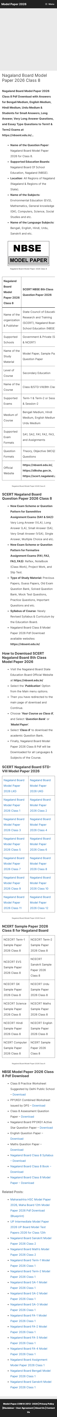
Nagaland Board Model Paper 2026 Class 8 (40, 863)
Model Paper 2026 (13, 4)
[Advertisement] (28, 39)
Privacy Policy (46, 1403)
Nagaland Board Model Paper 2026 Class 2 (40, 805)
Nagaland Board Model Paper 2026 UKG (40, 786)
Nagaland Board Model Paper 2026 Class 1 (14, 805)
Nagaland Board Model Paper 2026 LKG (14, 786)
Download (19, 1094)
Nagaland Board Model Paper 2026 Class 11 (14, 902)
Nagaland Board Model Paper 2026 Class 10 (40, 883)
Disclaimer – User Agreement (18, 1408)
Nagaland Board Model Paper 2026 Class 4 (40, 824)
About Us (40, 1408)
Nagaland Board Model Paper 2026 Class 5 (14, 844)
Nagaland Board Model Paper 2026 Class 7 (14, 863)
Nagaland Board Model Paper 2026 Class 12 (40, 902)
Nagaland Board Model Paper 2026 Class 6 (40, 844)
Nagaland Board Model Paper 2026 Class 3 (14, 824)
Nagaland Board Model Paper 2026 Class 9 (14, 883)
